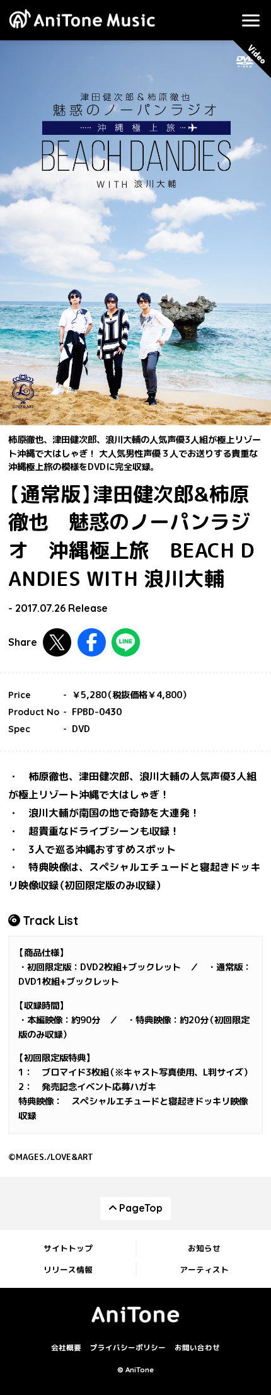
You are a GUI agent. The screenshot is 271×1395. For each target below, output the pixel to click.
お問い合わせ (197, 1348)
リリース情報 (68, 1269)
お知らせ (204, 1248)
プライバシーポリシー (128, 1348)
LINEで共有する (126, 642)
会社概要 (66, 1348)
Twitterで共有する (57, 642)
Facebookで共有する (92, 642)
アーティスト (204, 1269)
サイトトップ (68, 1248)
